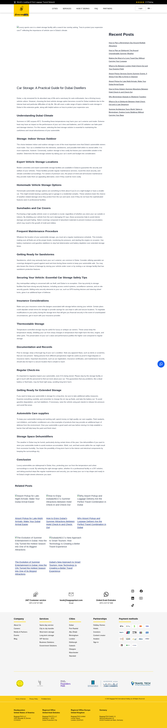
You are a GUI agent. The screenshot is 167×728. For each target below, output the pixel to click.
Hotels (95, 628)
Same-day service (46, 625)
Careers (17, 628)
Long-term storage (46, 635)
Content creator (99, 635)
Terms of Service (21, 698)
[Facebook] (141, 591)
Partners (107, 9)
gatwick (72, 646)
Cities (55, 9)
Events (16, 635)
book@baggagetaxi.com (71, 600)
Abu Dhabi (73, 632)
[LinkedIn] (132, 598)
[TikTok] (132, 605)
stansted (72, 656)
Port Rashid (73, 628)
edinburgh (73, 642)
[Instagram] (132, 591)
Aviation (96, 639)
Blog (15, 639)
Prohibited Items (46, 698)
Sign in (96, 642)
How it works (82, 9)
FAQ (96, 9)
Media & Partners (20, 632)
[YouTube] (141, 598)
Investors (96, 632)
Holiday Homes (99, 625)
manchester (73, 652)
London (72, 639)
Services (67, 9)
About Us (17, 625)
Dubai (71, 625)
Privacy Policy (33, 698)
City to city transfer (46, 628)
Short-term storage (46, 632)
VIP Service (43, 639)
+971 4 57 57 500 (36, 603)
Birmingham (73, 635)
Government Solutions (48, 646)
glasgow (72, 649)
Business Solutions (46, 642)
